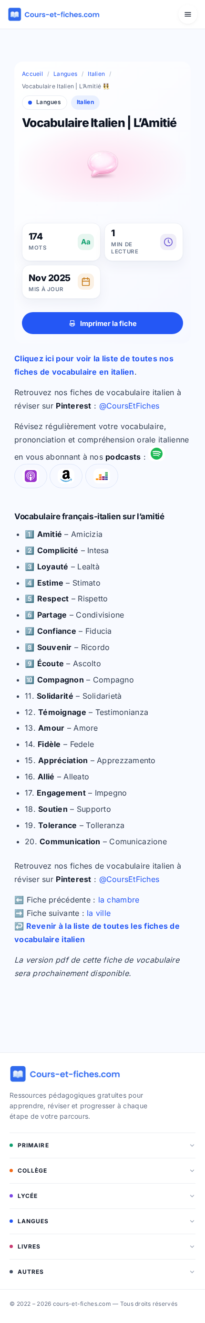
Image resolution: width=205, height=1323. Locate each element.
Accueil (32, 73)
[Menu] (187, 14)
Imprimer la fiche (108, 323)
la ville (99, 913)
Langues (65, 73)
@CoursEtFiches (129, 405)
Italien (96, 73)
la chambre (119, 899)
